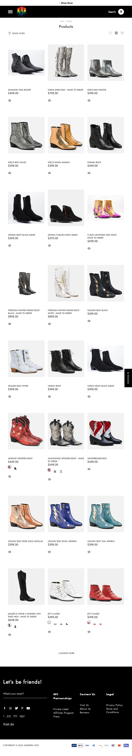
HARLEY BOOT (54, 386)
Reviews (84, 712)
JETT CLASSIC (54, 613)
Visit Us (8, 724)
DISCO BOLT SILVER (17, 162)
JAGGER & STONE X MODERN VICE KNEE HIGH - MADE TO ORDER (24, 615)
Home (62, 21)
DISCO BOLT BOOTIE (96, 89)
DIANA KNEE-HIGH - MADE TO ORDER (65, 89)
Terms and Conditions (112, 710)
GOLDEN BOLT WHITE (18, 386)
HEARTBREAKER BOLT (97, 458)
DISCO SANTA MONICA (59, 162)
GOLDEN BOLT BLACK (97, 310)
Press (56, 716)
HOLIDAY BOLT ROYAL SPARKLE (62, 541)
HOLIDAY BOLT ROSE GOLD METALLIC (25, 541)
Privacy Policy (114, 705)
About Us (85, 708)
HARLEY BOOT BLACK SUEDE (100, 386)
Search (112, 11)
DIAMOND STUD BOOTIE (19, 89)
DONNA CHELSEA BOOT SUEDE (63, 235)
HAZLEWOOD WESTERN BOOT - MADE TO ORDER (66, 460)
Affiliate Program (63, 713)
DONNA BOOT (94, 162)
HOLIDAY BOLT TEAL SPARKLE (101, 541)
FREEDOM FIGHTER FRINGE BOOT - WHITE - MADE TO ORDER (64, 312)
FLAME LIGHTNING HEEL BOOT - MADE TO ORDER (102, 236)
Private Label (61, 709)
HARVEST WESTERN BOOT (20, 458)
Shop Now (67, 3)
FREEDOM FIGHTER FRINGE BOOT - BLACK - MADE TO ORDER (24, 312)
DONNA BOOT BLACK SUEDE (21, 235)
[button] (128, 378)
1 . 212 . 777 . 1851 (14, 716)
